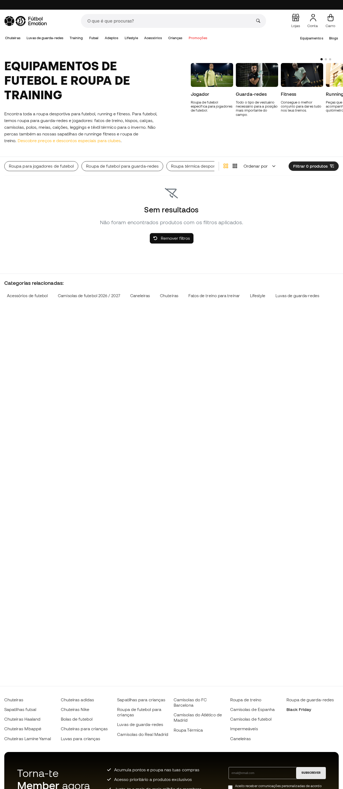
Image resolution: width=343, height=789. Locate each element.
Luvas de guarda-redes (45, 38)
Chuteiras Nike (75, 709)
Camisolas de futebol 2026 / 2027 (89, 295)
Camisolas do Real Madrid (142, 734)
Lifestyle (131, 38)
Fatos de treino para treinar (214, 295)
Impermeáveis (244, 728)
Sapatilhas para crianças (141, 699)
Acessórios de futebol (27, 295)
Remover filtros (175, 238)
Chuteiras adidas (77, 699)
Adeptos (111, 38)
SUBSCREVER (310, 772)
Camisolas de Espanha (252, 709)
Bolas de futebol (76, 719)
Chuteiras (12, 38)
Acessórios (153, 38)
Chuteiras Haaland (22, 719)
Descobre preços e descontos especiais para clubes (69, 140)
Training (76, 38)
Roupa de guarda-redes (310, 699)
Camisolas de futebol (251, 719)
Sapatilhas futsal (20, 709)
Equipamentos (311, 38)
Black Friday (298, 709)
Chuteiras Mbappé (22, 728)
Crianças (175, 38)
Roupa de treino (245, 699)
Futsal (93, 38)
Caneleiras (140, 295)
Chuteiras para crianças (84, 728)
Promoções (198, 38)
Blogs (333, 38)
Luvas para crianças (80, 738)
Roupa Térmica (188, 730)
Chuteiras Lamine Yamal (27, 738)
